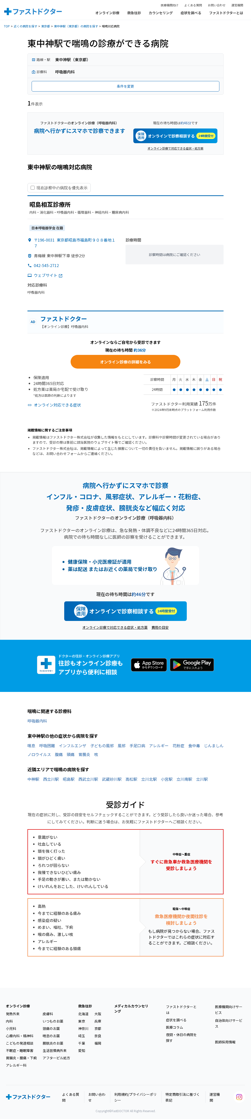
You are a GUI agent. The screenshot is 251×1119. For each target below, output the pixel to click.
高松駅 (131, 779)
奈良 (97, 1035)
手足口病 (137, 745)
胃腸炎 (84, 754)
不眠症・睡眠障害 (19, 1050)
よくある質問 (193, 5)
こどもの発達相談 (19, 1043)
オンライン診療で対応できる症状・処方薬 (175, 148)
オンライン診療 (107, 12)
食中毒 (194, 745)
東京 (81, 1021)
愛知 (81, 1050)
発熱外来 (13, 1013)
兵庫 (97, 1021)
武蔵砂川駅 (112, 779)
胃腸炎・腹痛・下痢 (21, 1057)
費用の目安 (160, 627)
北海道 (83, 1013)
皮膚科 (48, 1013)
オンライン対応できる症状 (57, 405)
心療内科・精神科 (19, 1035)
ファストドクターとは (226, 12)
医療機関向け (169, 5)
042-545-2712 (46, 265)
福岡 (97, 1043)
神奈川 (83, 1028)
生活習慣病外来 (55, 1050)
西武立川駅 (88, 779)
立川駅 (202, 779)
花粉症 (178, 745)
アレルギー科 (16, 1065)
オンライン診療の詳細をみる (125, 362)
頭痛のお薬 (51, 1028)
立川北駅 (149, 779)
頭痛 (71, 754)
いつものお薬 (53, 1021)
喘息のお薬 (51, 1035)
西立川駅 (51, 779)
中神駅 (33, 779)
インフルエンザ (72, 745)
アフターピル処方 (56, 1057)
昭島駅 (69, 779)
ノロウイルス (39, 754)
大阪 (97, 1013)
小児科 (11, 1028)
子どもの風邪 (102, 745)
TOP (7, 26)
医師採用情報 (225, 1041)
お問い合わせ (217, 5)
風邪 (122, 745)
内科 (9, 1021)
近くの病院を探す (25, 26)
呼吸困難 (47, 745)
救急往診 (134, 12)
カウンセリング (161, 12)
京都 (97, 1028)
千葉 (81, 1043)
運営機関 (237, 5)
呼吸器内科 (37, 721)
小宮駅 (167, 779)
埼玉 (81, 1035)
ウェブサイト (45, 275)
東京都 (45, 26)
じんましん (214, 745)
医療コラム (174, 1027)
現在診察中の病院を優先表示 (62, 187)
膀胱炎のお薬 (53, 1043)
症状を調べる (191, 12)
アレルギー (159, 745)
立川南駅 (184, 779)
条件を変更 (125, 86)
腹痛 (59, 754)
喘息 (31, 745)
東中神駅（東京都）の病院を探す (76, 26)
